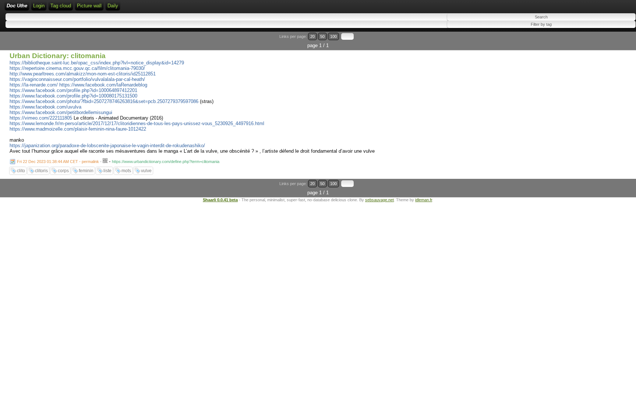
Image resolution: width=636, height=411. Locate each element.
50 (322, 36)
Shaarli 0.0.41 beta (220, 200)
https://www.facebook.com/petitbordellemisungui (61, 112)
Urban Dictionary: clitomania (58, 56)
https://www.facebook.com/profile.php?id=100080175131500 (73, 96)
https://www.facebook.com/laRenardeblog (103, 85)
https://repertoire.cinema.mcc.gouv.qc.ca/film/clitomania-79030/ (77, 68)
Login (39, 5)
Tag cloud (60, 5)
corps (63, 170)
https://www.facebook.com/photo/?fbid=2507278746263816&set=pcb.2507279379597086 (104, 101)
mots (126, 170)
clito (21, 170)
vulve (146, 170)
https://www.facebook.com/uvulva (45, 107)
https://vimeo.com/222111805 (41, 118)
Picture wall (89, 5)
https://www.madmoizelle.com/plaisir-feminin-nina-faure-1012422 (78, 129)
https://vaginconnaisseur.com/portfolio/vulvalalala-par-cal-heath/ (77, 79)
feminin (86, 170)
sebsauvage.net (379, 200)
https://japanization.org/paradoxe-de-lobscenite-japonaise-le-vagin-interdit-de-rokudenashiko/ (107, 145)
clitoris (41, 170)
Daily (112, 5)
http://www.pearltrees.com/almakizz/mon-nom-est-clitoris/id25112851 (83, 74)
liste (107, 170)
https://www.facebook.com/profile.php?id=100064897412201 (73, 90)
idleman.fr (423, 200)
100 (333, 36)
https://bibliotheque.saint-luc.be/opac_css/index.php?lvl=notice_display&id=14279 (97, 62)
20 (312, 36)
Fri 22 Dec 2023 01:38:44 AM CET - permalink (58, 161)
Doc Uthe (17, 5)
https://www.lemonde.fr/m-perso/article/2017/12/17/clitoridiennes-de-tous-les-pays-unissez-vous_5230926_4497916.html (137, 123)
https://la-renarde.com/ (34, 85)
